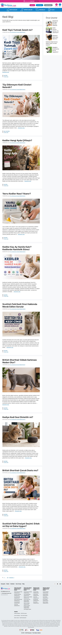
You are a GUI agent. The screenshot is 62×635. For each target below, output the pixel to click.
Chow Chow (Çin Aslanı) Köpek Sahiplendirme (27, 600)
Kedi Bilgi (5, 75)
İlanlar (7, 583)
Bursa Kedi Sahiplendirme (36, 602)
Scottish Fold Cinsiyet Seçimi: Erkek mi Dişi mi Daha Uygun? (21, 524)
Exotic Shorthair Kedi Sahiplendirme (18, 600)
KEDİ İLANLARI (14, 9)
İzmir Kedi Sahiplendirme (36, 597)
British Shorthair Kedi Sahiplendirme (18, 592)
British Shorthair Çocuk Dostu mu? (20, 470)
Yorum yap (6, 76)
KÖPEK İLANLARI (28, 9)
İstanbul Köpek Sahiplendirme (45, 592)
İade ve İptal (16, 617)
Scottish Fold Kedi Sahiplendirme (17, 595)
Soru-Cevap (18, 583)
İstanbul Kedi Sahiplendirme (36, 592)
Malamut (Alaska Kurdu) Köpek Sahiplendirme (27, 606)
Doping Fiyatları (48, 5)
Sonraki (11, 577)
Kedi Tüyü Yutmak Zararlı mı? (17, 30)
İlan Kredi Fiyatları (24, 615)
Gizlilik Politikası (17, 613)
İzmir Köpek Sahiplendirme (45, 597)
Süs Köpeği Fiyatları (27, 609)
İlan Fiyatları (39, 5)
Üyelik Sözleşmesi (22, 617)
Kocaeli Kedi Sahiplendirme (36, 600)
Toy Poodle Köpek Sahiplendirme (27, 595)
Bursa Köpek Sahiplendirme (45, 600)
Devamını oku (5, 72)
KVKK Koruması (24, 613)
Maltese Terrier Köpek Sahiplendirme (28, 597)
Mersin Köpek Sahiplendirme (45, 602)
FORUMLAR (42, 9)
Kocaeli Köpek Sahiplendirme (45, 595)
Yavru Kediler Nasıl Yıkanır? (16, 193)
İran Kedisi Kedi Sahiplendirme (17, 597)
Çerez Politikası (17, 615)
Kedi (5, 131)
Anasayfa (3, 583)
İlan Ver (36, 1)
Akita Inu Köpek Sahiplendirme (27, 604)
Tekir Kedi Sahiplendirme (17, 605)
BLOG (53, 9)
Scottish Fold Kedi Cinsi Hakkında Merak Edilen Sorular (19, 305)
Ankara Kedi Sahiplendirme (36, 595)
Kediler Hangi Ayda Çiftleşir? (17, 140)
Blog (23, 583)
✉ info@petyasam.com (5, 591)
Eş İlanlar (12, 583)
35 (8, 577)
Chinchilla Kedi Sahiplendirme (17, 602)
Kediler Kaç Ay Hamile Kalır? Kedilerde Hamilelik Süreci (16, 248)
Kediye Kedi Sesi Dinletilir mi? (17, 417)
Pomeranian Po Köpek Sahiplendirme (28, 592)
